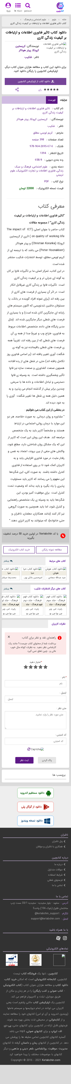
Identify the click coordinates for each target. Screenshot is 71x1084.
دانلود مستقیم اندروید (32, 793)
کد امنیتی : (60, 735)
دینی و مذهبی (19, 1048)
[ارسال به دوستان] (17, 89)
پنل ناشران (57, 841)
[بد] (45, 667)
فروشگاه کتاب (28, 973)
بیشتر (6, 561)
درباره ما (58, 864)
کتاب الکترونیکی (12, 985)
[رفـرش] (28, 749)
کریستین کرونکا (39, 119)
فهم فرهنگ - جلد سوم (55, 604)
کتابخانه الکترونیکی (45, 979)
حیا (32, 573)
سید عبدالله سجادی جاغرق (54, 577)
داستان (25, 1043)
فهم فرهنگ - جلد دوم (31, 604)
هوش (56, 573)
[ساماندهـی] (36, 960)
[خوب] (35, 667)
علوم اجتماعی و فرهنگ (34, 19)
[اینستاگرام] (65, 938)
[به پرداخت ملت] (12, 960)
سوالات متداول (55, 870)
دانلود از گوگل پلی (31, 807)
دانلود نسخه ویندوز (31, 821)
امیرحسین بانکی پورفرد (32, 577)
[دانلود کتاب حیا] (32, 569)
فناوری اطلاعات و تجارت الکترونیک (36, 171)
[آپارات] (58, 938)
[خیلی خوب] (31, 667)
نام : (63, 677)
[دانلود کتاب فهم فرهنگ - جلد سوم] (55, 598)
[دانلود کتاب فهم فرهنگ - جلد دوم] (32, 598)
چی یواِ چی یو (56, 613)
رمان (34, 1043)
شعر (31, 1048)
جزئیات (63, 100)
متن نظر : (61, 708)
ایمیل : (63, 693)
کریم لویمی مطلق (43, 133)
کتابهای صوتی (34, 1031)
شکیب (28, 57)
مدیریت (63, 1048)
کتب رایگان (40, 991)
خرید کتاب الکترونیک (19, 550)
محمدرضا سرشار (9, 577)
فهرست (52, 100)
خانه (64, 19)
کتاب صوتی (56, 991)
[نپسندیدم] (40, 667)
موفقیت (52, 1048)
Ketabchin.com (51, 1060)
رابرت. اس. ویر (55, 609)
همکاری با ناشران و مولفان (49, 847)
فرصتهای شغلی (55, 880)
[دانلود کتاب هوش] (55, 569)
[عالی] (26, 667)
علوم (53, 19)
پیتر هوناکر (25, 50)
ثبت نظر (24, 760)
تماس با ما (57, 885)
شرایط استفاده (55, 875)
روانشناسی (41, 1048)
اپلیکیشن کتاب (41, 1002)
